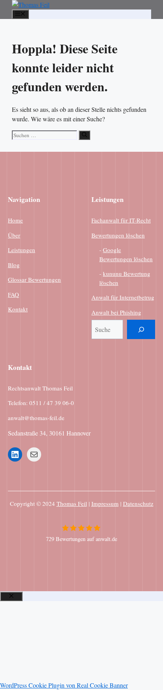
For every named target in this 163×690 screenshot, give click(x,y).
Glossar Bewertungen (34, 279)
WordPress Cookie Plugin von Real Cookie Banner (64, 685)
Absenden (14, 665)
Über (14, 235)
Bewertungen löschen (118, 235)
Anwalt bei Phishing (116, 312)
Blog (14, 265)
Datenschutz (138, 503)
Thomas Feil (72, 503)
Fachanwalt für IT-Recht (121, 220)
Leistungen (21, 250)
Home (15, 220)
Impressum (105, 503)
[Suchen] (84, 135)
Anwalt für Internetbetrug (122, 297)
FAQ (13, 294)
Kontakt (18, 309)
